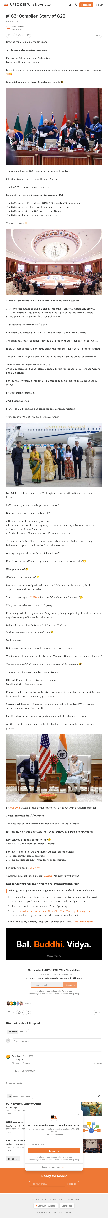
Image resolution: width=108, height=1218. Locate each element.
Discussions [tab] (26, 1096)
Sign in (99, 4)
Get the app (67, 1206)
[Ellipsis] (101, 1056)
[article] (54, 1109)
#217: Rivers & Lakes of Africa (24, 1103)
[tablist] (17, 1031)
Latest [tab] (16, 1096)
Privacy (53, 1199)
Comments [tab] (12, 1031)
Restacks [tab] (23, 1031)
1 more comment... (14, 1083)
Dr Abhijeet (17, 1056)
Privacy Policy (74, 1159)
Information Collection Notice (53, 1159)
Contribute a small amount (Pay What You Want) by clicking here (53, 911)
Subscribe (86, 4)
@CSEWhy (15, 808)
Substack (41, 1212)
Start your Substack (47, 1206)
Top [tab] (9, 1096)
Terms (60, 1199)
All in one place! (13, 1107)
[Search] (69, 4)
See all (11, 1158)
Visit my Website (83, 922)
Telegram (48, 876)
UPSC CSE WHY (18, 27)
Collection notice (72, 1199)
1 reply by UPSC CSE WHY (25, 1071)
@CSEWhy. (33, 597)
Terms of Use (67, 1157)
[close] (79, 1114)
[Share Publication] (75, 4)
